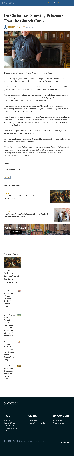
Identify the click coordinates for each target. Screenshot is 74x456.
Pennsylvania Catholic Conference (11, 429)
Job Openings (57, 420)
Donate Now (32, 420)
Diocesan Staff (14, 27)
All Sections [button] (53, 3)
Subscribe (68, 3)
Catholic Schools (9, 426)
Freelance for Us (58, 423)
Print (8, 177)
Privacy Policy (45, 441)
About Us (7, 420)
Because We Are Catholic (36, 423)
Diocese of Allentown (10, 423)
